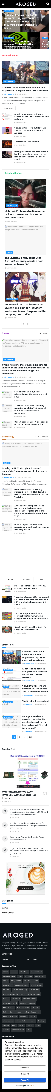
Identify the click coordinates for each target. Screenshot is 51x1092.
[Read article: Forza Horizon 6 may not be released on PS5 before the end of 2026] (7, 394)
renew (19, 1012)
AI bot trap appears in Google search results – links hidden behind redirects (31, 116)
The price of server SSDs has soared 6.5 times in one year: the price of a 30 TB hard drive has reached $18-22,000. (31, 601)
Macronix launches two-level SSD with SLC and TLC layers (30, 587)
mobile (5, 999)
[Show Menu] (3, 4)
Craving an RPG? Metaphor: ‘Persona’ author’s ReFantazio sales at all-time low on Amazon (24, 471)
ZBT (28, 1030)
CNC (20, 976)
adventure (23, 972)
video (38, 1025)
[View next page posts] (28, 324)
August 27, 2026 (21, 94)
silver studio (21, 1021)
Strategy (41, 1021)
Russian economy (10, 1016)
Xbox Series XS (18, 1030)
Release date (8, 1012)
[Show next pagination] (36, 737)
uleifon (29, 1025)
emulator (27, 981)
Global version (36, 985)
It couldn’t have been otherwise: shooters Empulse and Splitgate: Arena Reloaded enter (25, 89)
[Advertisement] (25, 556)
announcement (36, 972)
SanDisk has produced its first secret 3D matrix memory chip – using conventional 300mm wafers (31, 616)
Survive (6, 1025)
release (35, 1007)
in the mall (35, 990)
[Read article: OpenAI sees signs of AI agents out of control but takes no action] (7, 424)
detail (5, 981)
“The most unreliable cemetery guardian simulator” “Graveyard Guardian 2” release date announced (30, 409)
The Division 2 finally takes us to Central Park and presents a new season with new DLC (24, 261)
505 (30, 737)
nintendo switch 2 (10, 1003)
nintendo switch (29, 999)
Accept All (25, 1080)
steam (32, 1021)
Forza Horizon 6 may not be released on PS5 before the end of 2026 (30, 394)
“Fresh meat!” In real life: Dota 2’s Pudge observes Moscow (30, 628)
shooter (33, 1016)
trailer (21, 1025)
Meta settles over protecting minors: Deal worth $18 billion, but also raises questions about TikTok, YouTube (31, 493)
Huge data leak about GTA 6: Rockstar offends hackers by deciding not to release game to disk (29, 851)
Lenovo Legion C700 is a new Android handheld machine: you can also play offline (31, 527)
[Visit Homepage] (25, 3)
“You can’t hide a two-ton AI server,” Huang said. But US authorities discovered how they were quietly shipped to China (20, 21)
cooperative (39, 976)
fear (36, 981)
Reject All (25, 1074)
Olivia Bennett (9, 94)
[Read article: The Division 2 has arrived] (7, 144)
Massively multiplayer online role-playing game (21, 994)
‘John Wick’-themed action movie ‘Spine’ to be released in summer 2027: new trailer (25, 214)
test (13, 1025)
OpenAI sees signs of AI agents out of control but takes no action (31, 423)
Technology (9, 11)
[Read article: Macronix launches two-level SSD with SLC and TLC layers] (25, 771)
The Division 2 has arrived (26, 141)
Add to (14, 972)
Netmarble (16, 999)
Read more (10, 108)
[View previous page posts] (23, 324)
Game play (7, 985)
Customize (25, 1067)
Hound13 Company (20, 990)
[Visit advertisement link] (25, 878)
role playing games (32, 1012)
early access (16, 981)
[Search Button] (47, 4)
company (28, 976)
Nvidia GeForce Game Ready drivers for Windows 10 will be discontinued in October (18, 44)
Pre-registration (23, 1007)
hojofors (6, 990)
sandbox (23, 1016)
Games (45, 38)
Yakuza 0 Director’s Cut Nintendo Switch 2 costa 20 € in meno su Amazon (30, 130)
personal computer (27, 1003)
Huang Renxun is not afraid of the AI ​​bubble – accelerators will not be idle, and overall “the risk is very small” (31, 155)
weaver (6, 1030)
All (39, 333)
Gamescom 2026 (21, 985)
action (5, 972)
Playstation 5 (8, 1007)
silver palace (8, 1021)
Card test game (9, 976)
